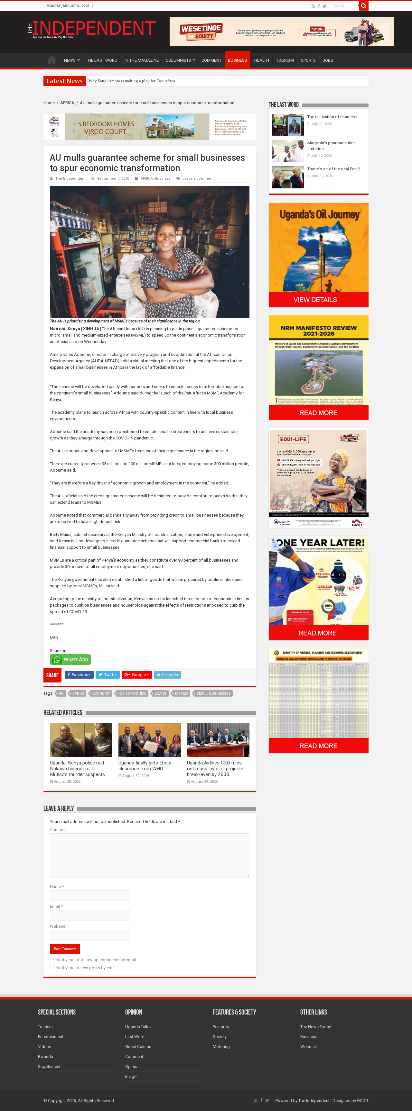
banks (78, 693)
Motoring (221, 1046)
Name (57, 886)
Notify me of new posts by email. (86, 967)
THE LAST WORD (101, 60)
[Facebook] (319, 6)
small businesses (213, 693)
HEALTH (261, 60)
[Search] (364, 6)
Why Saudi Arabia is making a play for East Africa (132, 80)
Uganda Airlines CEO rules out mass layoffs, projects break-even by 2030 (215, 768)
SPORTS (308, 60)
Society (220, 1036)
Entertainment (50, 1036)
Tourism (45, 1026)
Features (221, 1026)
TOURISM (285, 60)
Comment (59, 829)
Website (57, 926)
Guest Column (138, 1046)
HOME (51, 59)
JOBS (328, 60)
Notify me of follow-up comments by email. (96, 959)
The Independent (70, 178)
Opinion (132, 1066)
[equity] (319, 477)
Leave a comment (198, 178)
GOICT (363, 1100)
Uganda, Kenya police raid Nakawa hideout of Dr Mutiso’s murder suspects (77, 768)
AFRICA (67, 102)
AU (61, 693)
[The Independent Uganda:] (91, 28)
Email (56, 906)
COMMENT (211, 60)
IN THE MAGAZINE (142, 60)
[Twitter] (325, 6)
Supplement (49, 1066)
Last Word (135, 1036)
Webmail (308, 1046)
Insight (131, 1076)
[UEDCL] (319, 587)
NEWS (70, 60)
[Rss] (313, 6)
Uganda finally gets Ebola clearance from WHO (144, 766)
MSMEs (181, 693)
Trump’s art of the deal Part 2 (333, 169)
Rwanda (45, 1056)
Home (49, 102)
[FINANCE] (319, 700)
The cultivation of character (332, 116)
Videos (44, 1046)
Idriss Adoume (132, 693)
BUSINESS (237, 60)
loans (160, 693)
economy (101, 693)
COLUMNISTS (178, 60)
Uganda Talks (138, 1026)
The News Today (315, 1026)
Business (163, 178)
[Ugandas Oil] (319, 254)
